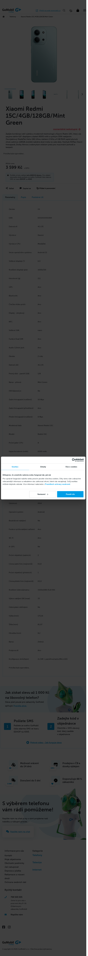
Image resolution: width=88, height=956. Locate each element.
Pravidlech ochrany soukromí (57, 484)
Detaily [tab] (43, 467)
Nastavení (41, 494)
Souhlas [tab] (15, 467)
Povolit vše (70, 494)
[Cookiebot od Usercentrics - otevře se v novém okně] (74, 460)
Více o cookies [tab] (71, 467)
